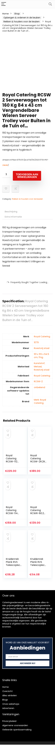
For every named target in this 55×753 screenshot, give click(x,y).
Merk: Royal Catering (40, 401)
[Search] (50, 4)
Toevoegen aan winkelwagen (27, 175)
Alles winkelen (9, 695)
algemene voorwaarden (15, 725)
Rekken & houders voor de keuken (22, 21)
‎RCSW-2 (38, 381)
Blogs (5, 699)
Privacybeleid (9, 721)
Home (5, 13)
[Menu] (3, 4)
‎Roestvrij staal (41, 348)
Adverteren (8, 708)
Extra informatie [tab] (13, 216)
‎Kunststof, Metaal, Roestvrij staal (41, 366)
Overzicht (7, 691)
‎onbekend (39, 387)
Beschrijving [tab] (11, 211)
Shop (17, 13)
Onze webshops (10, 703)
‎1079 (36, 342)
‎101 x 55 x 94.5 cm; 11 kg (41, 356)
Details (5, 165)
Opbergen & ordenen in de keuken (22, 17)
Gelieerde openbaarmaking (16, 729)
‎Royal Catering (42, 336)
